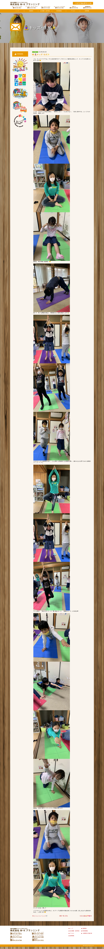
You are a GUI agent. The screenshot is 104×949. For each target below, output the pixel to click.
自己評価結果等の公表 (84, 3)
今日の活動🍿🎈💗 (85, 916)
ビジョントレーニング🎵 (40, 916)
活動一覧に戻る (63, 916)
